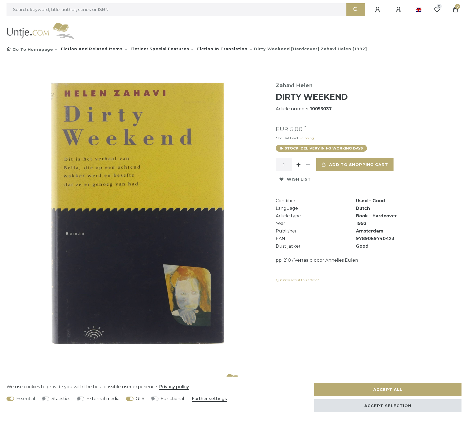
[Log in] (378, 9)
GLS (140, 398)
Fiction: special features (159, 48)
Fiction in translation (222, 48)
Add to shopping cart (358, 164)
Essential (25, 398)
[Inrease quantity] (298, 164)
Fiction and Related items (91, 48)
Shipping (306, 138)
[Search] (355, 9)
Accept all (387, 389)
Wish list (299, 179)
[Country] (418, 9)
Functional (172, 398)
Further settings (209, 398)
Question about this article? (297, 280)
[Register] (399, 9)
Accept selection (387, 405)
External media (102, 398)
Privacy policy (174, 386)
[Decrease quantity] (308, 164)
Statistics (60, 398)
